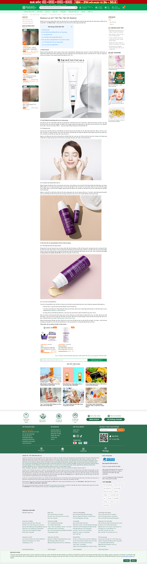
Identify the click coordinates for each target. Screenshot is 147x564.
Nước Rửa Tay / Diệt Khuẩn (29, 528)
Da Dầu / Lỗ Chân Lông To (79, 539)
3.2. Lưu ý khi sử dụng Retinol (50, 44)
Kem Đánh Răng (88, 514)
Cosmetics (44, 14)
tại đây (77, 252)
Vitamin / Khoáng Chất (103, 540)
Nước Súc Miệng (77, 516)
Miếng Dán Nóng (33, 526)
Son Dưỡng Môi (87, 528)
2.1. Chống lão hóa (47, 34)
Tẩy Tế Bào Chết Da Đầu (110, 525)
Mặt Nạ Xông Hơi (42, 526)
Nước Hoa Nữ (51, 514)
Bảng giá (55, 11)
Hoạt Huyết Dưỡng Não (113, 518)
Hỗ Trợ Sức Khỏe (102, 516)
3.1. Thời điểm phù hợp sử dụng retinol (52, 42)
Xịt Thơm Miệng (77, 518)
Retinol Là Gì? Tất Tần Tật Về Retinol (72, 14)
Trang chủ (24, 14)
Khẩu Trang (67, 539)
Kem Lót (75, 523)
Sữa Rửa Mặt (59, 523)
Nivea (23, 467)
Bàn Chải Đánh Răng (78, 514)
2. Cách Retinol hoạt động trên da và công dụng (54, 32)
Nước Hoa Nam (59, 514)
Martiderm (48, 310)
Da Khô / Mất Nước (91, 539)
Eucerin (54, 310)
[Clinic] (41, 449)
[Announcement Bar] (73, 2)
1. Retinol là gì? (45, 30)
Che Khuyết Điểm (88, 525)
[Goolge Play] (114, 439)
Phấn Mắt (75, 528)
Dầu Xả (105, 523)
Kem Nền (80, 523)
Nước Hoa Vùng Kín (53, 518)
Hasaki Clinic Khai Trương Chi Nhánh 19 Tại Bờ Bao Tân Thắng (116, 43)
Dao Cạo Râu (40, 525)
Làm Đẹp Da (101, 539)
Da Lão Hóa (76, 540)
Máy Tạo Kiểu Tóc (103, 532)
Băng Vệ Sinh (25, 523)
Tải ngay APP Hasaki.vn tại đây (57, 486)
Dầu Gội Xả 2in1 (118, 523)
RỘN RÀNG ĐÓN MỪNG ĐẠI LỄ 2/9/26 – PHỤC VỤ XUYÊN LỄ (116, 31)
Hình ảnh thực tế (73, 11)
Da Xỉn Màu (89, 542)
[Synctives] (83, 449)
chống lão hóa (98, 124)
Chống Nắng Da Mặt (53, 532)
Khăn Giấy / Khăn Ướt (35, 523)
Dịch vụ (47, 11)
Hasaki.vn (88, 472)
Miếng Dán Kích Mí (103, 544)
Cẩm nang (63, 11)
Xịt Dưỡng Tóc (102, 528)
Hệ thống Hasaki (114, 419)
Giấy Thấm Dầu (77, 534)
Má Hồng (95, 525)
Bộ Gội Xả (100, 525)
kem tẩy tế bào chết (75, 193)
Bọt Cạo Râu (25, 526)
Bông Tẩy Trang (77, 532)
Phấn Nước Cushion (78, 525)
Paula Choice (68, 318)
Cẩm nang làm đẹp (34, 14)
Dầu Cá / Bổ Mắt (102, 518)
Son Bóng (88, 530)
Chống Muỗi (40, 528)
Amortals (69, 467)
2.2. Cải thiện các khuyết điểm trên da (52, 37)
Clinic (109, 20)
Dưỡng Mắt (62, 530)
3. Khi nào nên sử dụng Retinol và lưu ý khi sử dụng (55, 39)
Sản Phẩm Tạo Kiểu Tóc (104, 530)
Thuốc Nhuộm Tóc (111, 528)
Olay (73, 318)
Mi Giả (112, 542)
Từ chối (127, 560)
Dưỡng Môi (69, 530)
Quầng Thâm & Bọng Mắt (79, 546)
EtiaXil (49, 467)
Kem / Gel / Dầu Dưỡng (53, 530)
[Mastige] (106, 449)
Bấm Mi (108, 542)
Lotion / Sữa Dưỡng (59, 528)
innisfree (45, 467)
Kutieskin (74, 467)
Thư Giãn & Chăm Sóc (27, 23)
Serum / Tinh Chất (66, 526)
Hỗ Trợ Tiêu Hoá (102, 514)
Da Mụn (81, 540)
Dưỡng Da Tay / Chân (34, 540)
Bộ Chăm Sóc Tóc (112, 532)
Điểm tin (90, 11)
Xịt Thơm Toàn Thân (53, 516)
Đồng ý (133, 560)
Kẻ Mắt (94, 526)
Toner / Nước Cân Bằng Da (54, 526)
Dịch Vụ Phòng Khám (27, 19)
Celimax (58, 467)
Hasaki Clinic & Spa (29, 11)
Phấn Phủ (75, 526)
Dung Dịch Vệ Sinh (27, 530)
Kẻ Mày (90, 526)
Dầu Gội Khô (110, 523)
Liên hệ (83, 11)
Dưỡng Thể (25, 540)
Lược (112, 530)
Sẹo (87, 546)
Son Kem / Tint (76, 530)
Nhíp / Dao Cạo (112, 544)
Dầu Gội (100, 523)
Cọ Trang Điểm (85, 532)
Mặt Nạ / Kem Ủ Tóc (103, 526)
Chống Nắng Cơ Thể (27, 542)
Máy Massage (51, 540)
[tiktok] (81, 436)
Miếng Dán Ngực (36, 530)
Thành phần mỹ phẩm (55, 14)
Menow (80, 467)
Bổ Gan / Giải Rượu (112, 516)
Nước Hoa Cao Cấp (63, 516)
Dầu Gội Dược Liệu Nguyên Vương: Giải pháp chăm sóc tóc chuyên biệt (116, 48)
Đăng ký (120, 430)
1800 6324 (94, 419)
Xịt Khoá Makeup (83, 526)
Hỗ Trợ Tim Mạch (111, 514)
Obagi (54, 318)
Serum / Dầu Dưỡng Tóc (115, 526)
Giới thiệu (39, 11)
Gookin (54, 467)
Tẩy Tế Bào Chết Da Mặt (54, 525)
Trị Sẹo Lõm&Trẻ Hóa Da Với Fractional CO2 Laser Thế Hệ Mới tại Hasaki (116, 39)
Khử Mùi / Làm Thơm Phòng (29, 525)
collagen (96, 136)
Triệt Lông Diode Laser (27, 21)
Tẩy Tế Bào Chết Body (39, 539)
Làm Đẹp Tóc (108, 539)
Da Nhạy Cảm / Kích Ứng (90, 540)
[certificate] (113, 459)
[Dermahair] (62, 449)
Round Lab (64, 467)
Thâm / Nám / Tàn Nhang (79, 544)
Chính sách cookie (127, 556)
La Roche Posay (60, 310)
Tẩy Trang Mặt (51, 523)
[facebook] (74, 436)
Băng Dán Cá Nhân (52, 539)
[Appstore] (114, 436)
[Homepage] (29, 7)
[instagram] (78, 436)
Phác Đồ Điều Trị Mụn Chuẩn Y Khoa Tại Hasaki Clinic (116, 35)
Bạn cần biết (113, 22)
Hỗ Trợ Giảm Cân (116, 539)
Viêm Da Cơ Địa (93, 546)
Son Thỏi (83, 530)
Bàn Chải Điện (84, 518)
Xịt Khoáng (50, 528)
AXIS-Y (84, 467)
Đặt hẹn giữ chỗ (96, 360)
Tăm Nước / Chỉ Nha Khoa (88, 516)
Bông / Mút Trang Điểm (28, 532)
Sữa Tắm (24, 539)
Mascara (80, 528)
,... (65, 310)
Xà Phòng (30, 539)
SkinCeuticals (60, 318)
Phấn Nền (85, 523)
